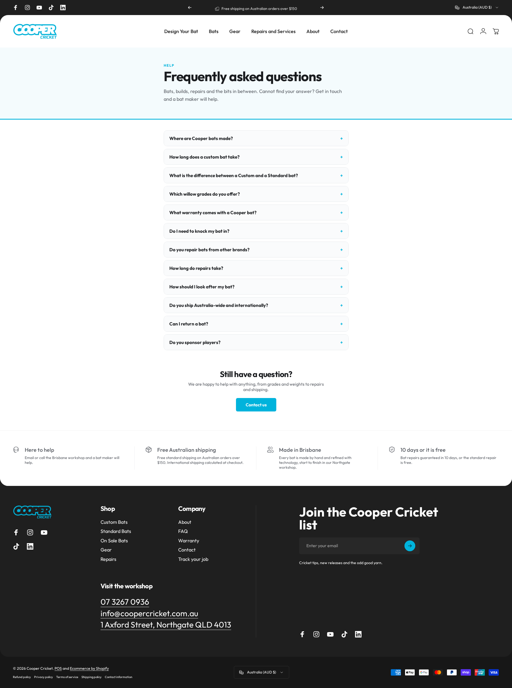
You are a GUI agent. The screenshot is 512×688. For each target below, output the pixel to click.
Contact (187, 550)
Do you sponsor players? (194, 342)
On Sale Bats (114, 541)
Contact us (256, 404)
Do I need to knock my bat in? (199, 231)
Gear (106, 550)
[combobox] (477, 7)
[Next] (322, 7)
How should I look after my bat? (201, 286)
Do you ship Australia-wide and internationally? (218, 305)
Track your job (193, 559)
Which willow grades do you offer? (204, 194)
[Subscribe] (409, 545)
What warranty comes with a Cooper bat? (212, 212)
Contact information (118, 677)
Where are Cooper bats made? (201, 138)
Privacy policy (43, 677)
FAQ (183, 531)
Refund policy (22, 677)
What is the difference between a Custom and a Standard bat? (233, 175)
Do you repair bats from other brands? (209, 249)
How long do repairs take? (196, 268)
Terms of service (67, 677)
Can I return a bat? (188, 324)
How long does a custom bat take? (204, 157)
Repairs (108, 559)
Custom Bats (114, 522)
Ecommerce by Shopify (89, 668)
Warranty (188, 541)
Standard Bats (116, 531)
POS (58, 668)
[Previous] (190, 7)
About (184, 522)
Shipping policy (91, 677)
